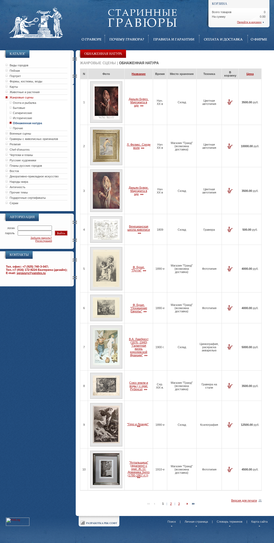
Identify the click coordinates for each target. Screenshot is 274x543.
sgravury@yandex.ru (31, 273)
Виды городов (19, 65)
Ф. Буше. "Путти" (138, 268)
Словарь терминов (229, 521)
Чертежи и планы (21, 155)
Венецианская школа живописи (138, 228)
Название (139, 73)
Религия (15, 144)
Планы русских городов (26, 165)
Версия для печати (244, 500)
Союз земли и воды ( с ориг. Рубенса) (138, 386)
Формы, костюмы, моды (26, 81)
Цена (250, 73)
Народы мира (19, 181)
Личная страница (196, 521)
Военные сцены (20, 133)
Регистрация (43, 240)
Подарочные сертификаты (28, 197)
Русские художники (23, 160)
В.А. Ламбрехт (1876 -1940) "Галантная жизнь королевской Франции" (139, 347)
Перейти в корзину (249, 22)
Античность (17, 187)
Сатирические (22, 113)
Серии (14, 203)
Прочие (18, 128)
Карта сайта (259, 521)
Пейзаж (15, 70)
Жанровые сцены (21, 97)
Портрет (15, 76)
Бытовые (19, 107)
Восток (14, 171)
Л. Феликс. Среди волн (138, 146)
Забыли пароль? (41, 237)
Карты (14, 86)
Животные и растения (25, 92)
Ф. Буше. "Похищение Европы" (138, 308)
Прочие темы (19, 192)
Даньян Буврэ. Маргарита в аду (139, 102)
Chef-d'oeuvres (20, 149)
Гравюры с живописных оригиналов (34, 139)
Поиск (172, 521)
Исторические (22, 118)
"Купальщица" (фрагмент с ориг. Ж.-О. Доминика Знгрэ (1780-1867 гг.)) (139, 469)
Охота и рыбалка (24, 102)
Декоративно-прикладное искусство (34, 176)
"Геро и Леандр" (138, 424)
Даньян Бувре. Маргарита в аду (139, 191)
